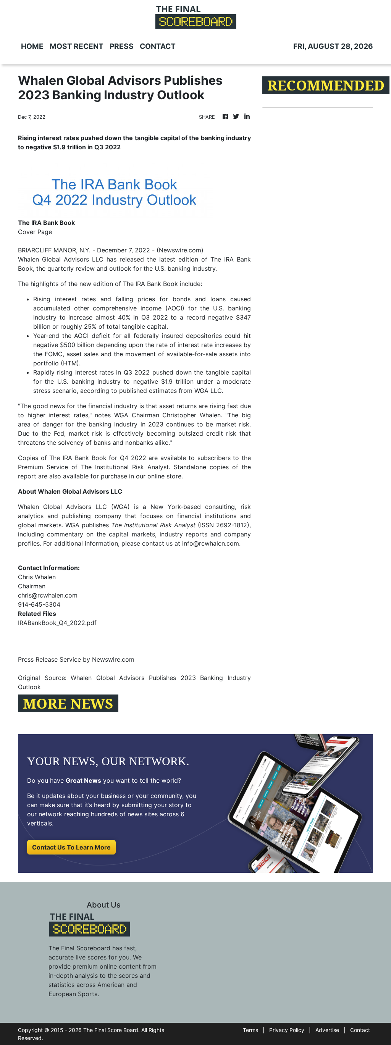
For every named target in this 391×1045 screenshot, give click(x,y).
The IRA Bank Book (150, 283)
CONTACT (158, 46)
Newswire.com (180, 250)
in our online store (155, 476)
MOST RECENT (76, 46)
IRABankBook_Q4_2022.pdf (57, 623)
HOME (32, 46)
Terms (250, 1030)
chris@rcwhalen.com (48, 595)
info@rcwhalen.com (210, 543)
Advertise (327, 1030)
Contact (360, 1030)
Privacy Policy (286, 1030)
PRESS (122, 46)
